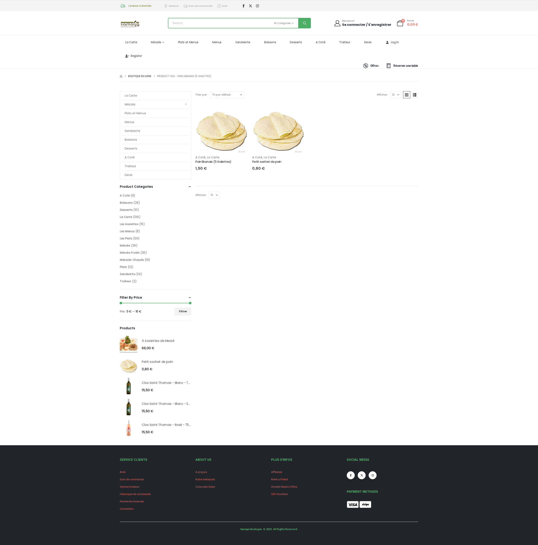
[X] (250, 6)
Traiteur (344, 42)
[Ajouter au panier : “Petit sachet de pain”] (298, 109)
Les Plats (126, 238)
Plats (123, 267)
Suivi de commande (200, 6)
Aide (224, 6)
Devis (368, 42)
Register (136, 56)
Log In (395, 42)
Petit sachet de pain (266, 161)
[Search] (304, 23)
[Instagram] (257, 6)
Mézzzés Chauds (132, 260)
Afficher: (382, 95)
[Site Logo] (130, 24)
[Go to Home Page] (121, 76)
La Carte (131, 42)
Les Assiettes (129, 224)
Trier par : (201, 95)
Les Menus (127, 231)
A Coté (320, 42)
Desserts (296, 42)
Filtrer (183, 311)
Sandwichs (242, 42)
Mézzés (156, 42)
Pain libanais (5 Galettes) (213, 161)
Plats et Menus (188, 42)
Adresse (174, 6)
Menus (217, 42)
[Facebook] (243, 6)
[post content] (221, 128)
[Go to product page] (128, 344)
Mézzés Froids (130, 253)
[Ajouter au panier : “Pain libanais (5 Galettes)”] (241, 109)
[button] (406, 94)
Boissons (270, 42)
